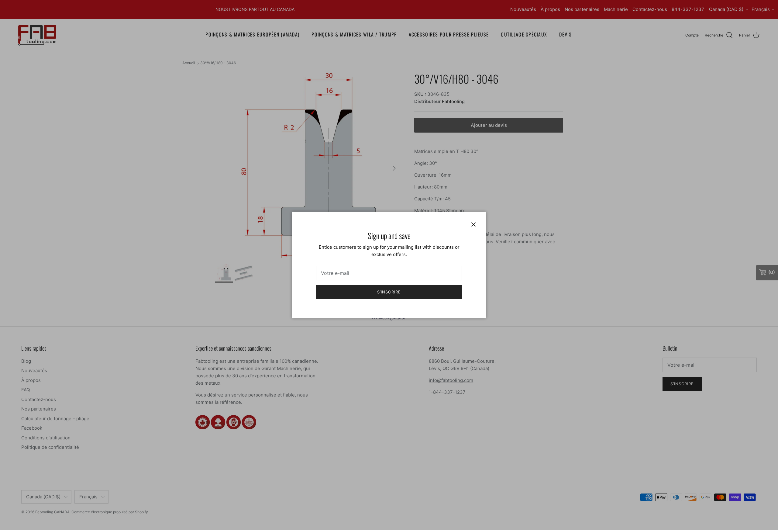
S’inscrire (389, 291)
